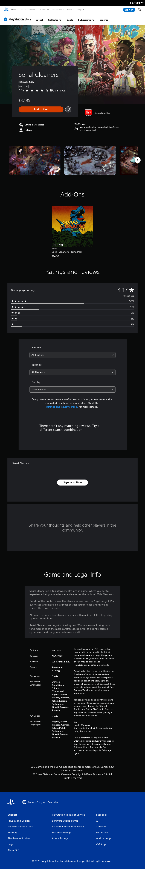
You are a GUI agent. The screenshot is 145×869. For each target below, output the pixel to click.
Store (13, 9)
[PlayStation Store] (18, 19)
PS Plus (43, 9)
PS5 (22, 9)
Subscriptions (86, 20)
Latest (39, 20)
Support (80, 9)
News (69, 9)
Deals (69, 20)
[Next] (138, 160)
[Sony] (137, 5)
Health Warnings (82, 725)
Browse (104, 20)
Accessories (56, 9)
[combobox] (72, 355)
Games (32, 9)
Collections (54, 20)
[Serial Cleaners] (34, 160)
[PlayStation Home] (6, 9)
